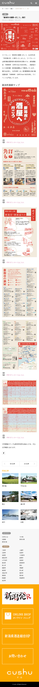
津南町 (21, 568)
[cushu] (8, 3)
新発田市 (22, 563)
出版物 (4, 539)
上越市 (21, 550)
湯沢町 (4, 570)
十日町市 (22, 555)
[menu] (36, 3)
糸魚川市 (4, 573)
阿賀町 (4, 578)
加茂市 (4, 555)
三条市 (4, 550)
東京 (21, 565)
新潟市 (4, 563)
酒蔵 (5, 14)
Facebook (18, 677)
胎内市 (21, 573)
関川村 (21, 575)
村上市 (4, 565)
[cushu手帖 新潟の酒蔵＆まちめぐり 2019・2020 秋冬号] (28, 463)
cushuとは (5, 537)
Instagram (21, 677)
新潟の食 (4, 542)
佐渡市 (21, 552)
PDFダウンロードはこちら (14, 142)
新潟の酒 (22, 539)
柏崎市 (4, 568)
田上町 (21, 570)
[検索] (31, 3)
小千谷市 (4, 560)
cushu (15, 684)
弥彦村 (21, 560)
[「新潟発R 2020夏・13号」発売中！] (11, 463)
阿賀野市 (22, 578)
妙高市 (21, 558)
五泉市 (4, 552)
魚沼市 (4, 580)
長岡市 (4, 575)
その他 (21, 537)
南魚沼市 (4, 558)
